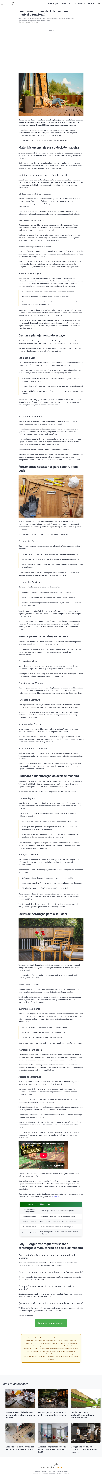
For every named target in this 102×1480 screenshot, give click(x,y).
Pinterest (55, 1196)
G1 (67, 1194)
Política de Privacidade (49, 1473)
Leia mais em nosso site (51, 1323)
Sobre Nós (67, 1473)
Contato (59, 1473)
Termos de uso (36, 1473)
